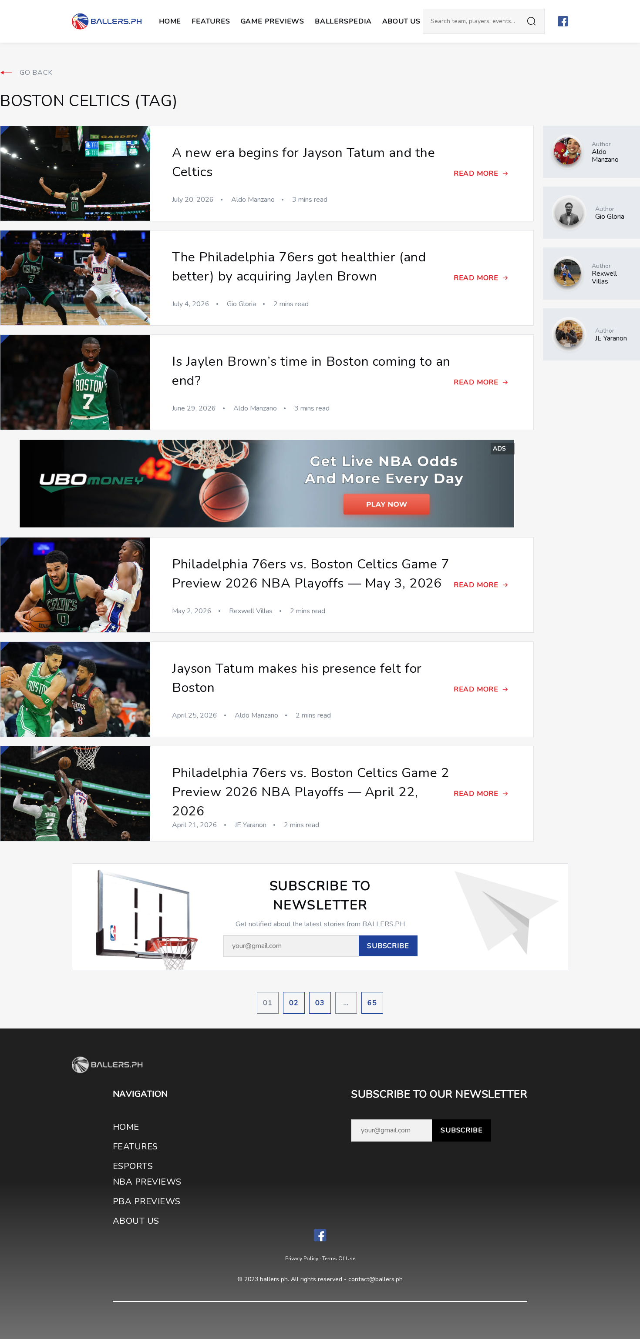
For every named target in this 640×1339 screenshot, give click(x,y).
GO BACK (36, 73)
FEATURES (135, 1146)
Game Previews (272, 21)
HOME (126, 1127)
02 (294, 1003)
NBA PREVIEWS (147, 1182)
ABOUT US (401, 21)
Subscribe (461, 1130)
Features (211, 21)
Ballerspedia (343, 21)
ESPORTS (133, 1166)
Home (170, 21)
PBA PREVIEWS (147, 1201)
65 (372, 1003)
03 (320, 1003)
